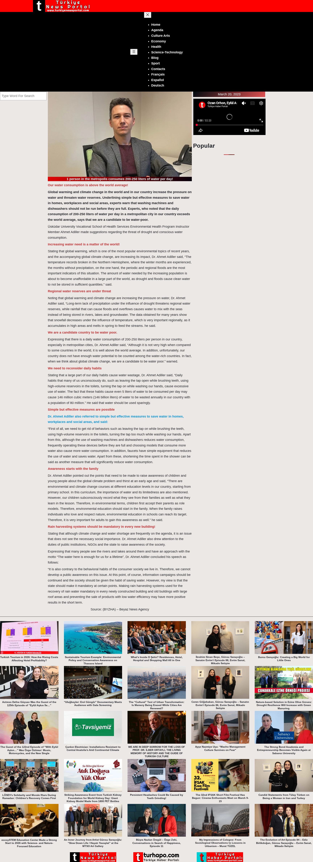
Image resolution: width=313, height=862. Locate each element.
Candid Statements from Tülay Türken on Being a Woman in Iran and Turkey (283, 796)
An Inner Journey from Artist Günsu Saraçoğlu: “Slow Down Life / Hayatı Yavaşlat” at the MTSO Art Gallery (93, 843)
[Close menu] (147, 15)
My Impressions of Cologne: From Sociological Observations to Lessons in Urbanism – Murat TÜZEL (220, 843)
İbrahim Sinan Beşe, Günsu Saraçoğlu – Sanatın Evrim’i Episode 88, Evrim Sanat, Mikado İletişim (220, 660)
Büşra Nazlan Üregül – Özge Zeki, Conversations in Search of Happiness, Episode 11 (156, 843)
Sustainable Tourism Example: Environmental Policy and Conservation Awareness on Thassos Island (93, 660)
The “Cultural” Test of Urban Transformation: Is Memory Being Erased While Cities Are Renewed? (156, 705)
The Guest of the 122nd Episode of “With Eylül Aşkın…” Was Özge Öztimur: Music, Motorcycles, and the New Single (29, 750)
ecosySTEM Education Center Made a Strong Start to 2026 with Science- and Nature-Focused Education (29, 843)
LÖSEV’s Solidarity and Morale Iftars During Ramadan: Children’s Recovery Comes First (29, 797)
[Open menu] (133, 52)
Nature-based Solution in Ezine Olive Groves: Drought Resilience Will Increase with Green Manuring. (284, 705)
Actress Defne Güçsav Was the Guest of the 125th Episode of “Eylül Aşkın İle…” (29, 704)
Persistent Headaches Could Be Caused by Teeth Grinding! (156, 796)
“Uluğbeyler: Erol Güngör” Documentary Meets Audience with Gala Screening (93, 704)
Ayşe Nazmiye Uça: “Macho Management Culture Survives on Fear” (220, 748)
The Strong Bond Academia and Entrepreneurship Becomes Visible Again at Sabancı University (284, 750)
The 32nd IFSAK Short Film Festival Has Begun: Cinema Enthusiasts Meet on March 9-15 (220, 798)
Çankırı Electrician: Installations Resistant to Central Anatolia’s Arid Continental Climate (93, 748)
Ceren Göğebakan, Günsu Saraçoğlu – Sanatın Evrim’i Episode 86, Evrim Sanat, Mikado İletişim (220, 705)
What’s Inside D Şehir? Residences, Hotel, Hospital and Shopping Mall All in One (157, 659)
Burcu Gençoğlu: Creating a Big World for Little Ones (284, 659)
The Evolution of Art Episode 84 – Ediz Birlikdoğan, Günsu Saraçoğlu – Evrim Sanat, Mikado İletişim (284, 843)
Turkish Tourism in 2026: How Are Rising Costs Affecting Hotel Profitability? (29, 659)
